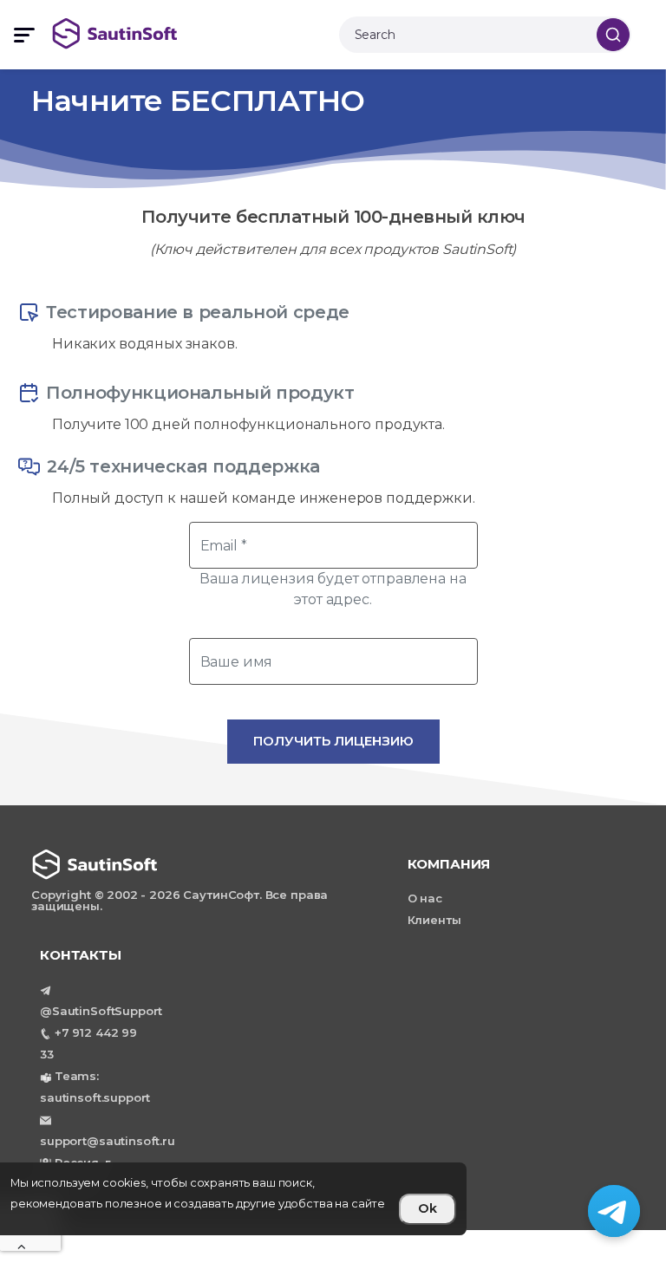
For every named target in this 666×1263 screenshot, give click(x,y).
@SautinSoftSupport (101, 1011)
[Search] (613, 34)
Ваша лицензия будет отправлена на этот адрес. (332, 589)
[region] (233, 1198)
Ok (427, 1208)
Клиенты (434, 920)
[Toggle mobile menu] (24, 35)
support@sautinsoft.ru (107, 1141)
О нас (425, 898)
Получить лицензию (333, 740)
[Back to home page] (195, 33)
